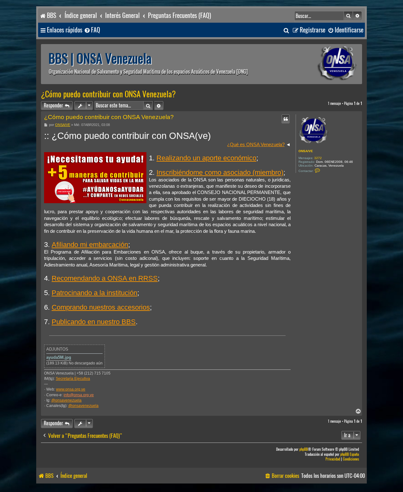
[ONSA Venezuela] (322, 64)
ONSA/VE (305, 151)
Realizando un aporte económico (206, 158)
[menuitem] (92, 30)
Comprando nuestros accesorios (101, 307)
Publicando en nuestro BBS (94, 322)
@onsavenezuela (66, 400)
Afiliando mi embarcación (90, 245)
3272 (318, 158)
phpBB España (349, 454)
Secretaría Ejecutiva (73, 378)
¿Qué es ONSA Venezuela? (256, 144)
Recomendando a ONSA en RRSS (105, 278)
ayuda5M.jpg (58, 357)
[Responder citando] (285, 118)
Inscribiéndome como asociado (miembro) (219, 172)
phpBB (303, 449)
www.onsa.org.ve (70, 389)
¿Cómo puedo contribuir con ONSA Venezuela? (108, 94)
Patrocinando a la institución (94, 293)
